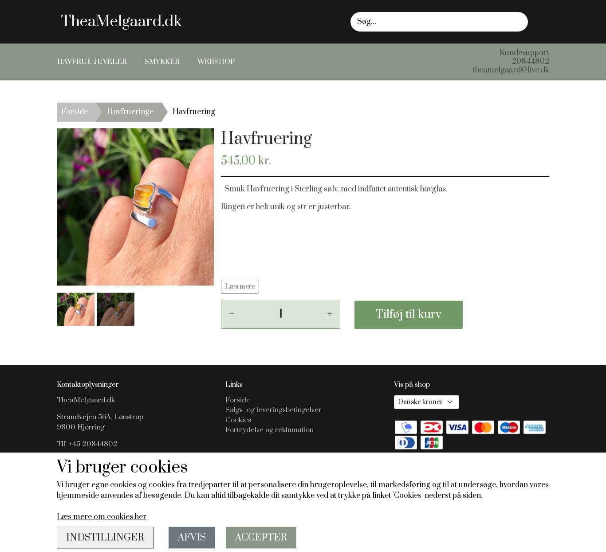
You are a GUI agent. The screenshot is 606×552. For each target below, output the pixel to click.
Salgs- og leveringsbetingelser (273, 409)
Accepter (261, 538)
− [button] (231, 314)
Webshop (216, 61)
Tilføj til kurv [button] (408, 314)
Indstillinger (105, 538)
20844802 (530, 62)
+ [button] (330, 314)
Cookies (238, 420)
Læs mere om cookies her (101, 517)
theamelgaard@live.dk (511, 70)
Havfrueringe (130, 112)
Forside (74, 112)
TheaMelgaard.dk (121, 22)
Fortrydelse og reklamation (269, 429)
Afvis (192, 538)
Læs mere (240, 286)
